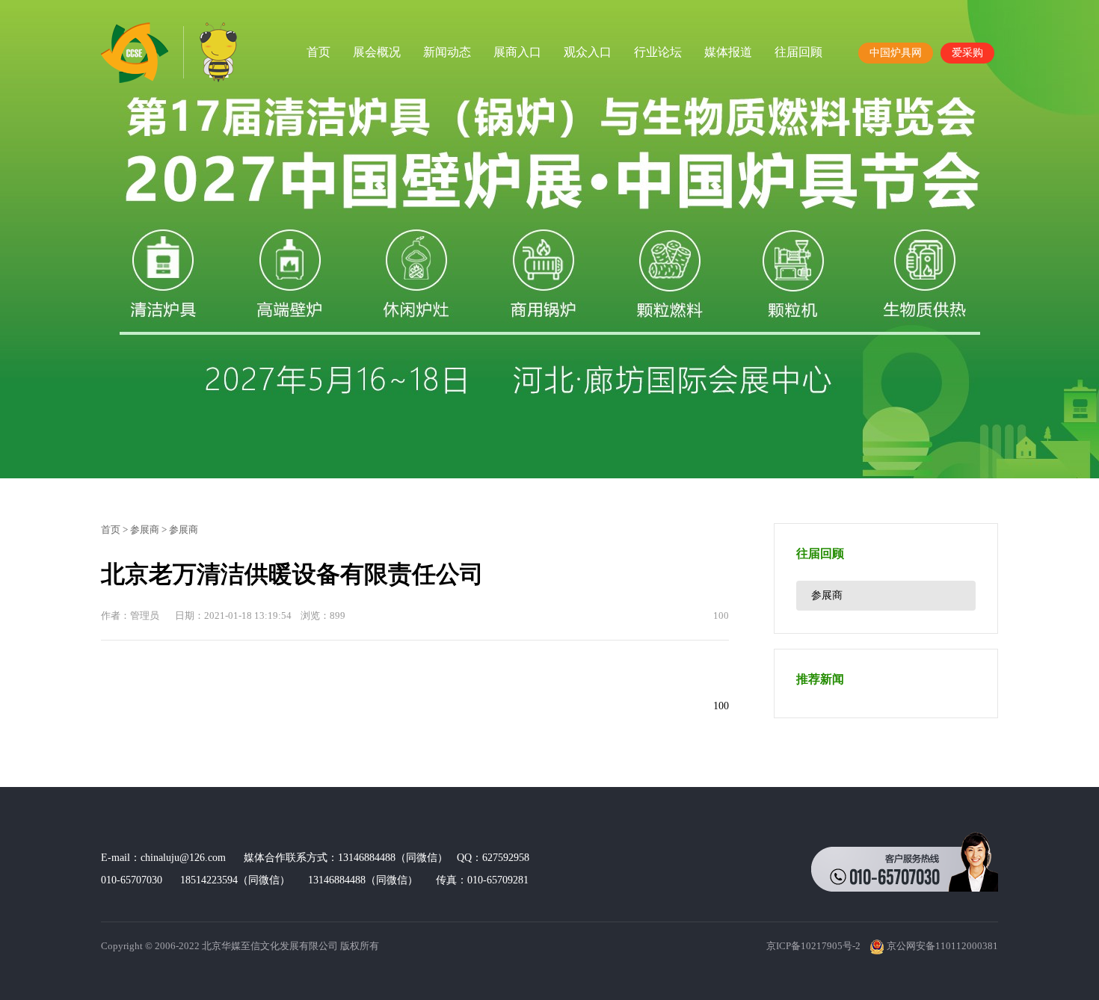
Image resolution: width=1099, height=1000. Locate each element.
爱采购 (967, 52)
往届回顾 (798, 52)
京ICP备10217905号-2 (813, 945)
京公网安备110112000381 (941, 945)
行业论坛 (658, 52)
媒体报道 (728, 52)
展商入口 (517, 52)
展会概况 (377, 52)
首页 (318, 52)
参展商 (144, 529)
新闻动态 (447, 52)
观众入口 (588, 52)
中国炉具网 (895, 52)
